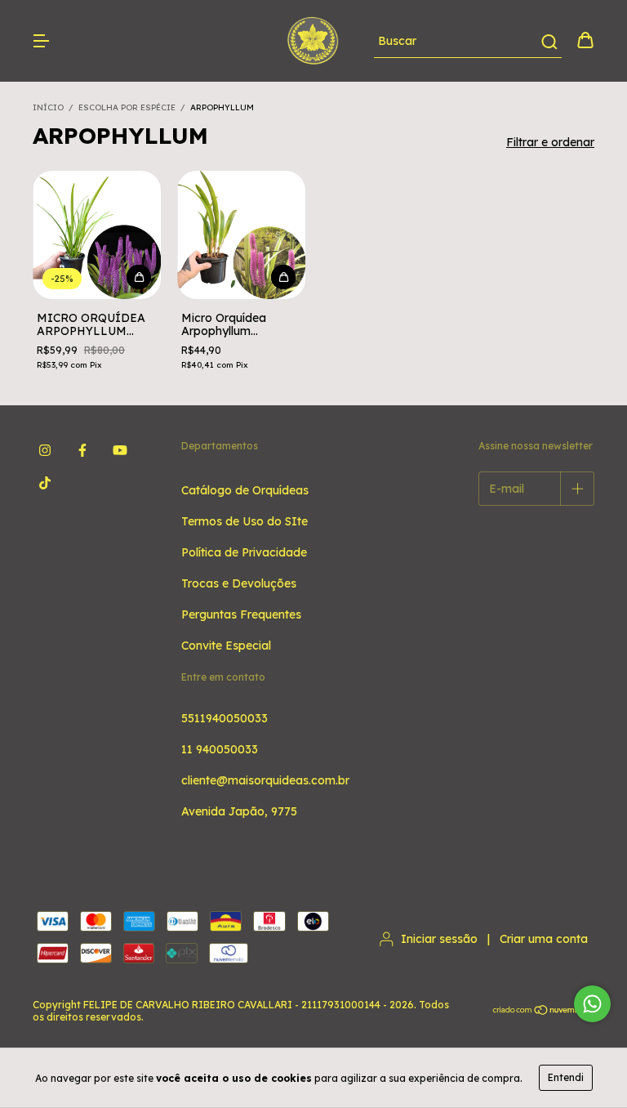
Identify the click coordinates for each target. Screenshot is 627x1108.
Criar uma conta (544, 939)
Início (48, 107)
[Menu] (41, 41)
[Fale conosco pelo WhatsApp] (592, 1003)
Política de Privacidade (244, 552)
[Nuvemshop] (543, 1011)
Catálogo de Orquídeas (245, 490)
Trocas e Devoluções (238, 583)
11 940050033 (219, 749)
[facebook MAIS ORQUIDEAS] (82, 450)
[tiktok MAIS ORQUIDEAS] (45, 483)
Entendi (566, 1077)
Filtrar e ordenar (550, 142)
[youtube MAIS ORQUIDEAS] (120, 450)
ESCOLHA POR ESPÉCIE (127, 107)
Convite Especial (226, 645)
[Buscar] (548, 41)
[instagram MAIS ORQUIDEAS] (45, 450)
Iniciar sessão (439, 939)
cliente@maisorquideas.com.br (265, 780)
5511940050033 (224, 718)
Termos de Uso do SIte (244, 521)
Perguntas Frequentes (241, 614)
